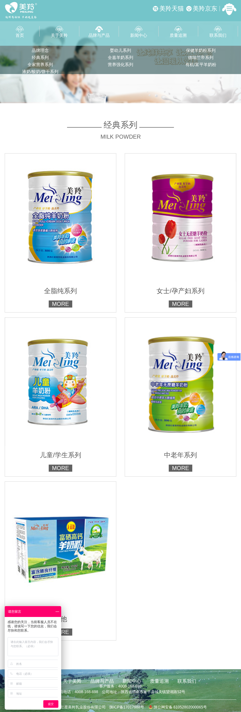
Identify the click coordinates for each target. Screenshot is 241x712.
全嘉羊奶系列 (120, 57)
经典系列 (40, 57)
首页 (20, 35)
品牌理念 (40, 50)
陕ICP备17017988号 (126, 707)
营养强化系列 (120, 64)
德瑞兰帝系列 (200, 57)
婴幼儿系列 (120, 50)
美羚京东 (205, 8)
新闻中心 (138, 35)
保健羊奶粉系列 (201, 50)
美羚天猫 (171, 8)
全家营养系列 (40, 64)
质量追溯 (178, 35)
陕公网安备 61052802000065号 (180, 707)
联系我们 (217, 35)
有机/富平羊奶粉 (200, 64)
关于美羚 (59, 35)
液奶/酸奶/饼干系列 (40, 71)
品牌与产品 (99, 35)
